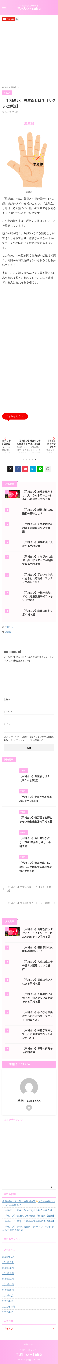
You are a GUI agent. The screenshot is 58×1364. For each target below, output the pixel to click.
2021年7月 (8, 1262)
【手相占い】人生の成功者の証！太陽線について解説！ (37, 528)
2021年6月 (8, 1267)
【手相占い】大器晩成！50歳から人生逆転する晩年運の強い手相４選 (35, 866)
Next (53, 438)
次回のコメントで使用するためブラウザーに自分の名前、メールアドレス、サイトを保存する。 (29, 738)
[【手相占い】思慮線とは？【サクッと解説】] (33, 469)
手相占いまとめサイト (29, 1350)
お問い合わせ (29, 1344)
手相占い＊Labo (29, 8)
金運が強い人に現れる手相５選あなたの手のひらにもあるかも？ (28, 1203)
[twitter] (10, 469)
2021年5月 (8, 1273)
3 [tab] (29, 459)
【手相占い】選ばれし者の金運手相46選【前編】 (28, 1221)
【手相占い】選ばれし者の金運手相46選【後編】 (28, 1215)
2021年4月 (8, 1278)
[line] (40, 469)
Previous (5, 438)
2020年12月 (8, 1301)
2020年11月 (8, 1306)
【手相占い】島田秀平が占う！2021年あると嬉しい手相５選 (35, 842)
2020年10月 (8, 1312)
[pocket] (25, 469)
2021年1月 (8, 1295)
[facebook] (18, 469)
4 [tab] (32, 459)
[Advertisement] (29, 53)
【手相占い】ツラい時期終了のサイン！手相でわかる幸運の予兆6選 (29, 443)
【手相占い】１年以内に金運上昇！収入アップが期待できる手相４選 (37, 560)
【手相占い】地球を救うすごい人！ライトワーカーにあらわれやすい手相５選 (37, 495)
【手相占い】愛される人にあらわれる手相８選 (27, 1210)
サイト (7, 724)
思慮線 (8, 632)
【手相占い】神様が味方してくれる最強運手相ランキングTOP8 (37, 596)
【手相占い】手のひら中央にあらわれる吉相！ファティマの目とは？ (37, 578)
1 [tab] (23, 459)
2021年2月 (8, 1289)
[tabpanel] (29, 439)
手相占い (9, 627)
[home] (29, 1108)
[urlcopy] (48, 469)
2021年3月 (8, 1284)
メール (8, 711)
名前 (7, 699)
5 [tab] (35, 459)
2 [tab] (26, 459)
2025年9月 (8, 1256)
